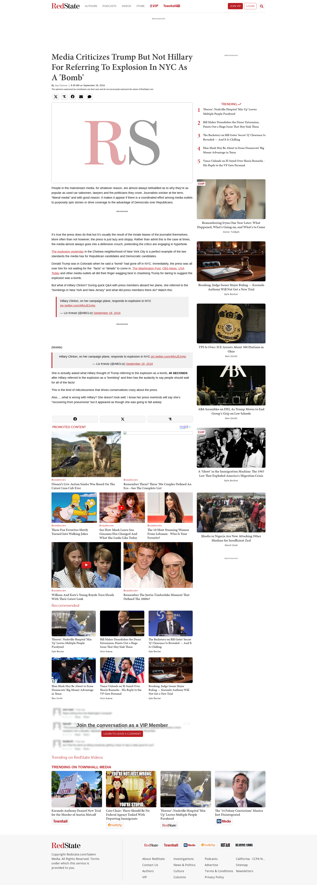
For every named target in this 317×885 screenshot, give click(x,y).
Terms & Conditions (219, 871)
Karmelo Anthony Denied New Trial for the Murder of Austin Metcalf (76, 812)
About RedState (153, 859)
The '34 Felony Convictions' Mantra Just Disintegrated (239, 812)
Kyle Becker (58, 651)
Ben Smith (57, 698)
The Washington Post (146, 268)
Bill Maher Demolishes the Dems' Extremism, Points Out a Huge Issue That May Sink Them (120, 643)
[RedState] (66, 6)
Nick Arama (106, 651)
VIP (144, 877)
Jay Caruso (61, 85)
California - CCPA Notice (250, 859)
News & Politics (184, 865)
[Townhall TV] (172, 6)
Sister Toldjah (231, 231)
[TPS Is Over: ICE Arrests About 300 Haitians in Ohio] (231, 323)
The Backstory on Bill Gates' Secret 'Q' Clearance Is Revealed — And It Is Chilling (170, 643)
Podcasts (109, 6)
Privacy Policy (214, 877)
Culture (179, 871)
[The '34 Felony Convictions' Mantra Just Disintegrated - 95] (240, 789)
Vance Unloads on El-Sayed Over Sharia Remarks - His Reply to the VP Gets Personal (120, 689)
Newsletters (244, 871)
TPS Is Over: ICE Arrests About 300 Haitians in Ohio (231, 349)
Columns (180, 877)
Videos (126, 6)
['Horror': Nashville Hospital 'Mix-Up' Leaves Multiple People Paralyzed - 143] (185, 789)
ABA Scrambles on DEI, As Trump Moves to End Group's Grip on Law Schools (231, 411)
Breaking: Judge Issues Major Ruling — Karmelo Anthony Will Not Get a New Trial (169, 689)
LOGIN (250, 6)
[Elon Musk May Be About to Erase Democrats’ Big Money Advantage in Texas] (74, 670)
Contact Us (150, 865)
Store (140, 6)
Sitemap (242, 865)
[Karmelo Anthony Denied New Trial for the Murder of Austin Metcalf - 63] (77, 789)
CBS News (169, 268)
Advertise (211, 865)
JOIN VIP (235, 6)
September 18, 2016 (107, 313)
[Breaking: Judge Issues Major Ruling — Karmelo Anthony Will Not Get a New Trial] (171, 670)
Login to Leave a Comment (122, 733)
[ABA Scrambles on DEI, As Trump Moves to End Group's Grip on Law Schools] (231, 385)
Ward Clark (231, 545)
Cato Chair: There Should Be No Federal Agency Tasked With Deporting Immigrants (128, 814)
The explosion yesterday (68, 251)
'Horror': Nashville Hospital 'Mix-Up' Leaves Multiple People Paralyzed (72, 643)
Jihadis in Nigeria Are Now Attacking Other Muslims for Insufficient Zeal (231, 538)
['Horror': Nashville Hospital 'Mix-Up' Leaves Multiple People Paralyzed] (74, 623)
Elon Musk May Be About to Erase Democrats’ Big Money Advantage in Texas (72, 689)
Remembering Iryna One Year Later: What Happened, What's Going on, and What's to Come (231, 224)
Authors (91, 6)
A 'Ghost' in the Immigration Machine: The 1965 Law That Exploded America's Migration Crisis (231, 473)
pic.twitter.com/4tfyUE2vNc (77, 305)
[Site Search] (261, 6)
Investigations (184, 859)
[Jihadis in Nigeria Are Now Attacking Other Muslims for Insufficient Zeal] (231, 512)
